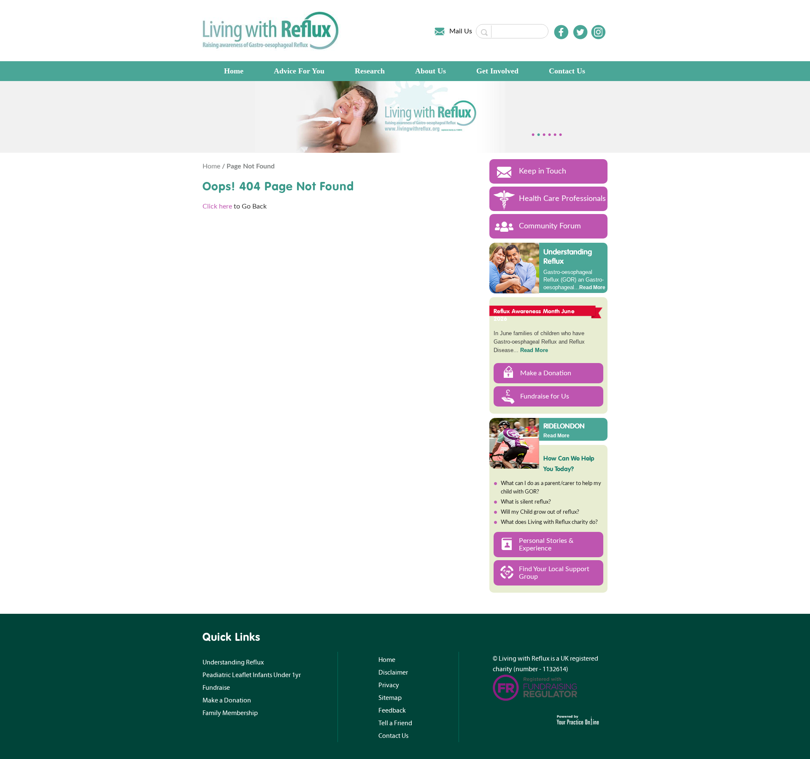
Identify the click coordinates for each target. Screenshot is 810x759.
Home (233, 71)
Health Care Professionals (562, 199)
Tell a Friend (395, 723)
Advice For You (299, 71)
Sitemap (390, 698)
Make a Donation (545, 373)
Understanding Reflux (567, 256)
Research (370, 71)
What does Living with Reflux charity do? (549, 522)
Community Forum (550, 226)
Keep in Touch (542, 171)
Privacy (388, 685)
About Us (430, 71)
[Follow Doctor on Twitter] (580, 32)
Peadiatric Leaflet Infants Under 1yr (251, 675)
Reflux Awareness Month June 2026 (534, 315)
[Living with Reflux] (271, 30)
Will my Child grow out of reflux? (540, 512)
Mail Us (460, 31)
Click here (217, 206)
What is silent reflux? (526, 502)
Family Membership (230, 713)
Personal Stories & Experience (546, 544)
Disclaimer (393, 672)
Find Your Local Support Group (554, 573)
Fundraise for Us (544, 396)
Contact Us (567, 71)
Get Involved (497, 71)
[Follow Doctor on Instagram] (598, 32)
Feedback (392, 710)
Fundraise (216, 687)
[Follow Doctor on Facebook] (561, 32)
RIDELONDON (564, 425)
